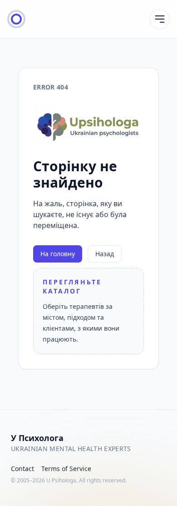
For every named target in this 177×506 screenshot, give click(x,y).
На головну (57, 253)
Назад (104, 253)
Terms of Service (66, 468)
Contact (22, 468)
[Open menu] (160, 19)
